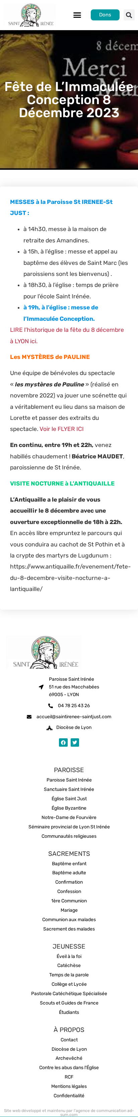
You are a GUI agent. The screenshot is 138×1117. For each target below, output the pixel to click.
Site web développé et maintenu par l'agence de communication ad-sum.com (69, 1112)
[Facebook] (63, 742)
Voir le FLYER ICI (62, 429)
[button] (77, 15)
